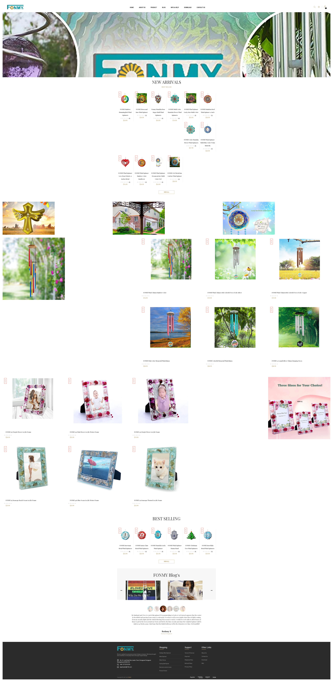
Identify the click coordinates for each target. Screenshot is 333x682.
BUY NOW (162, 61)
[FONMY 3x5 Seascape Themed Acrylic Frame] (161, 476)
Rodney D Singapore (166, 633)
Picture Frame (163, 670)
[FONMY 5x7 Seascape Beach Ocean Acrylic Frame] (33, 476)
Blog (164, 7)
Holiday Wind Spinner (165, 653)
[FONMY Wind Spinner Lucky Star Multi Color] (191, 100)
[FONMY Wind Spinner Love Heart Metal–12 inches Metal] (125, 164)
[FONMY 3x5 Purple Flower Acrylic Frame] (161, 407)
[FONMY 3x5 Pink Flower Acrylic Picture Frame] (97, 407)
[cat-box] (29, 218)
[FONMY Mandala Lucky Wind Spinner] (158, 536)
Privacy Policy (188, 667)
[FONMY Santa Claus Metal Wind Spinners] (141, 536)
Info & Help (175, 7)
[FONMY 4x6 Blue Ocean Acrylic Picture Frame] (97, 476)
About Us (142, 7)
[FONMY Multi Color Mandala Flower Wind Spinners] (174, 100)
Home (132, 7)
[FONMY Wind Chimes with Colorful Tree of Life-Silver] (235, 268)
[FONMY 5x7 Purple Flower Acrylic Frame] (33, 407)
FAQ (203, 663)
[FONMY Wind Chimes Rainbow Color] (171, 268)
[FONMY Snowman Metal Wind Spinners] (125, 536)
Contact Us (201, 7)
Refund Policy (188, 663)
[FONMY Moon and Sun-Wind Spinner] (141, 100)
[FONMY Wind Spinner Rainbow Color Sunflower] (141, 164)
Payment (187, 656)
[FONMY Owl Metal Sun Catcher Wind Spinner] (174, 164)
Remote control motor (165, 667)
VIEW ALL (34, 262)
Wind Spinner (163, 656)
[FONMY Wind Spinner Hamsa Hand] (174, 536)
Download (187, 7)
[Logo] (15, 6)
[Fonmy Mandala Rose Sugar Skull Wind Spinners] (158, 100)
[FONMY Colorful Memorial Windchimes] (235, 336)
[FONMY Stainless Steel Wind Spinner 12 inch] (207, 100)
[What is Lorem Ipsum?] (185, 590)
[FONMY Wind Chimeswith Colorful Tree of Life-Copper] (299, 268)
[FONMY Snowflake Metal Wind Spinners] (207, 536)
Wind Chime (162, 660)
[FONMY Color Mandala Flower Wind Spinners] (191, 131)
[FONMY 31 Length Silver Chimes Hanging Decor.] (299, 336)
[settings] (319, 9)
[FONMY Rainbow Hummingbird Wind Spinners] (125, 100)
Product (154, 7)
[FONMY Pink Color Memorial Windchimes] (171, 336)
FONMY (129, 677)
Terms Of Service (189, 653)
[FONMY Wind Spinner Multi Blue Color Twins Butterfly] (207, 131)
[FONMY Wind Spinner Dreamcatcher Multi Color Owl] (158, 164)
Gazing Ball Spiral (164, 663)
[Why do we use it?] (143, 590)
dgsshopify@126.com (126, 667)
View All (166, 192)
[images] (203, 677)
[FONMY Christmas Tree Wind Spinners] (191, 536)
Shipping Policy (189, 660)
